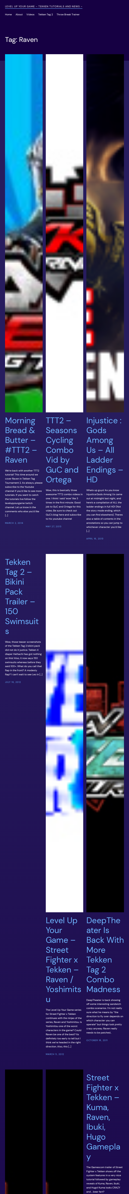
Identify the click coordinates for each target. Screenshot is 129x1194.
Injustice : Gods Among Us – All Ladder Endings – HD (104, 450)
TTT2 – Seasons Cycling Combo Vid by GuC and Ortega (62, 450)
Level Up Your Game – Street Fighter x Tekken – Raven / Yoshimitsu (63, 959)
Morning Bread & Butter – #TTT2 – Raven (21, 440)
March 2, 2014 (14, 523)
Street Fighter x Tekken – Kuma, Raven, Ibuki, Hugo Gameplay (103, 1117)
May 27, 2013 (53, 526)
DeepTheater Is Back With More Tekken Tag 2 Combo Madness (105, 954)
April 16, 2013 (94, 538)
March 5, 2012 (55, 1054)
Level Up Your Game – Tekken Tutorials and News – (43, 6)
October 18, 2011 (97, 1040)
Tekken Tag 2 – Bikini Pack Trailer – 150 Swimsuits (22, 596)
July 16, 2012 (13, 682)
